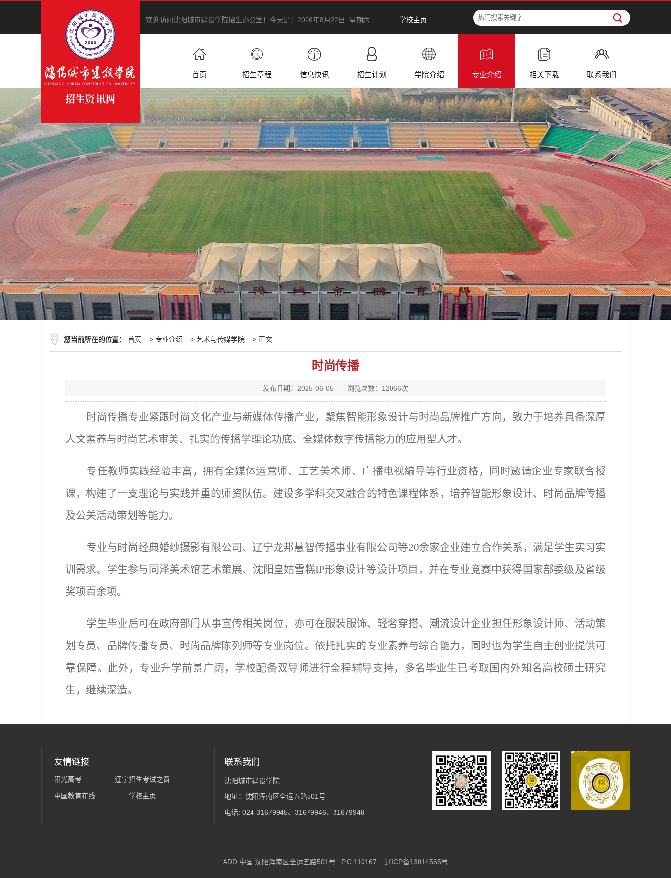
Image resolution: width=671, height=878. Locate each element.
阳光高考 (68, 779)
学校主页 (413, 20)
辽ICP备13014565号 (416, 862)
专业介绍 (169, 339)
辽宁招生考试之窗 (142, 779)
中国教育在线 (74, 796)
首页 (134, 339)
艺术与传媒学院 (220, 339)
